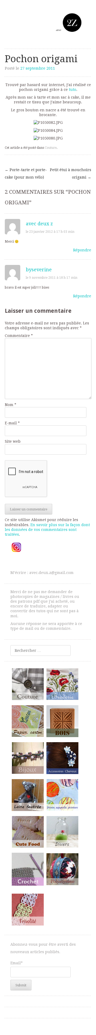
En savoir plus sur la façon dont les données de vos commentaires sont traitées (47, 529)
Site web (13, 441)
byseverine (39, 269)
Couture (51, 148)
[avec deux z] (48, 22)
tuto (72, 89)
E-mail (12, 423)
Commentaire (19, 335)
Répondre (82, 250)
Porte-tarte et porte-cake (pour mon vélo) (26, 173)
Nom (10, 405)
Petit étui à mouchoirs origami (70, 173)
